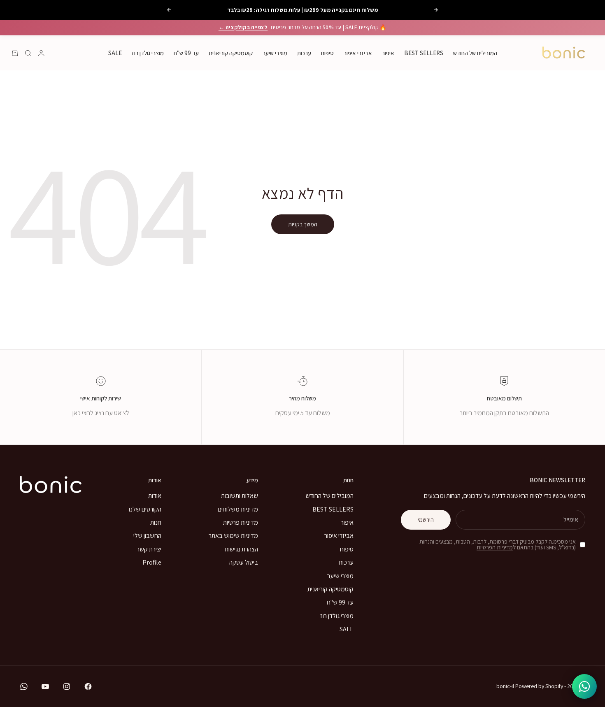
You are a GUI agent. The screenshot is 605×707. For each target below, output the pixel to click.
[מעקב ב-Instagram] (67, 686)
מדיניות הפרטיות (495, 547)
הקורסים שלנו (145, 509)
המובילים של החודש (475, 53)
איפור (388, 53)
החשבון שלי (147, 535)
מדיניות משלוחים (238, 509)
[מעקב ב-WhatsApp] (24, 686)
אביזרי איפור (358, 53)
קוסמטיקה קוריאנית (231, 53)
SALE (115, 53)
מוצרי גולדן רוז (148, 53)
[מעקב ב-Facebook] (88, 686)
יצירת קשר (149, 549)
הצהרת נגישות (241, 549)
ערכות (304, 53)
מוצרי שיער (275, 53)
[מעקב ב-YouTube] (45, 686)
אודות (154, 495)
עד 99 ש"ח (186, 53)
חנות (155, 522)
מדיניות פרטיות (240, 522)
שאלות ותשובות (239, 495)
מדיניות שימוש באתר (233, 535)
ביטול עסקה (243, 562)
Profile (151, 562)
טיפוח (327, 53)
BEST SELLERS (423, 53)
